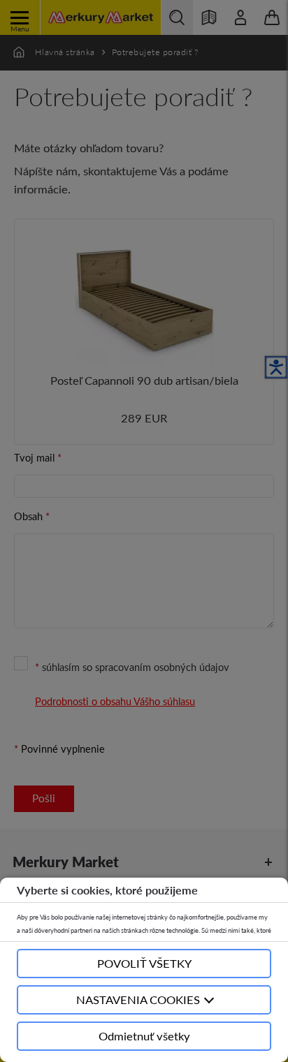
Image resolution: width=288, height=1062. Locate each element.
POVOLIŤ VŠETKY (144, 963)
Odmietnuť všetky (144, 1036)
